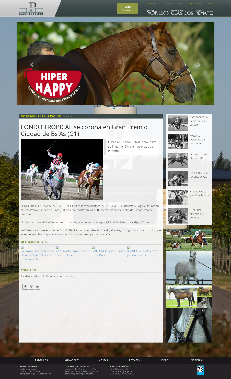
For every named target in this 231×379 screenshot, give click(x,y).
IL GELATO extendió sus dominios (197, 213)
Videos (165, 360)
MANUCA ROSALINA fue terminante (197, 139)
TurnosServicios (127, 8)
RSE (210, 3)
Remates (134, 360)
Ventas (103, 360)
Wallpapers (195, 3)
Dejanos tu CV (173, 3)
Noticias (196, 360)
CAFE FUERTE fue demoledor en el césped (199, 121)
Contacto (153, 3)
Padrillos (41, 360)
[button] (31, 63)
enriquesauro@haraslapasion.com (36, 373)
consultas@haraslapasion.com (79, 373)
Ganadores (72, 360)
